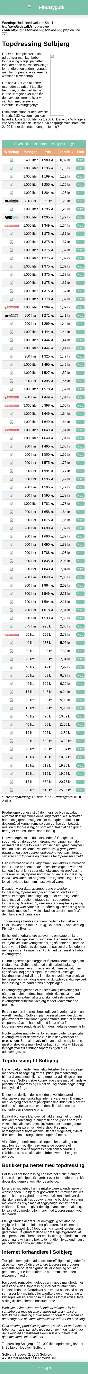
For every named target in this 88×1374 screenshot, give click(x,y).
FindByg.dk (51, 7)
